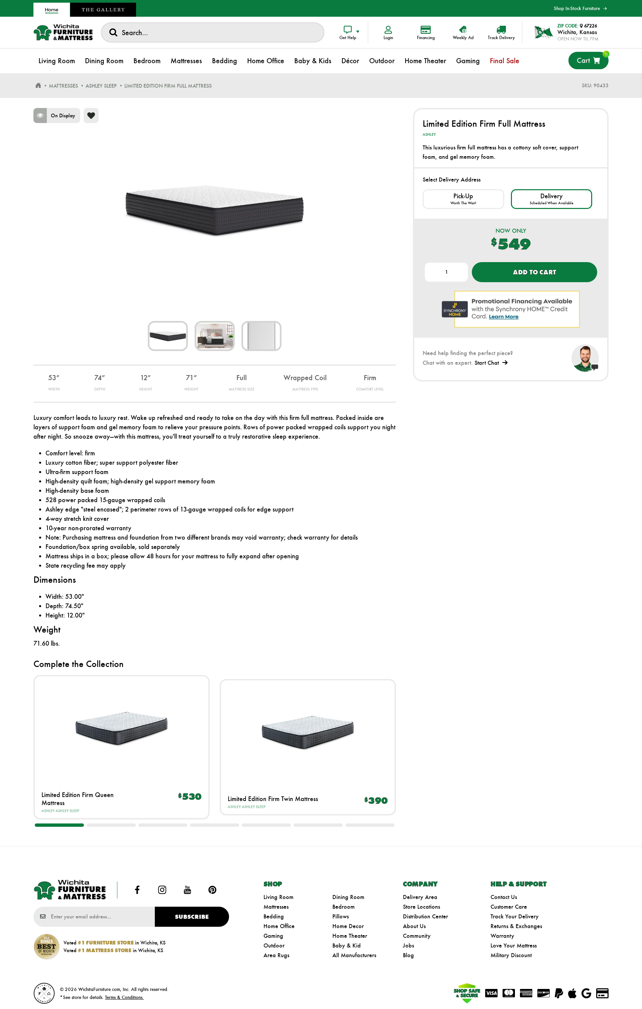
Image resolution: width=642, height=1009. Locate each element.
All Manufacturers (354, 955)
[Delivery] (551, 199)
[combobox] (212, 32)
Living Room (278, 897)
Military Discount (511, 955)
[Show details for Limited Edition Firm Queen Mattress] (121, 728)
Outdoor (274, 945)
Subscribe (192, 916)
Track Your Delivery (515, 916)
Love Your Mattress (514, 945)
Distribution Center (425, 916)
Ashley (48, 810)
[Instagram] (162, 890)
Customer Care (509, 906)
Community (417, 935)
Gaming (273, 935)
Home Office (279, 926)
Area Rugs (276, 955)
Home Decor (348, 926)
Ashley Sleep (67, 810)
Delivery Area (420, 897)
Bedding (273, 916)
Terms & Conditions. (124, 997)
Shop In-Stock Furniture (577, 8)
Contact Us (504, 897)
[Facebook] (137, 890)
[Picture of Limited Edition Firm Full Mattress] (168, 336)
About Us (414, 926)
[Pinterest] (212, 890)
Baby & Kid (346, 945)
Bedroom (343, 906)
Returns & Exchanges (516, 926)
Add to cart (534, 272)
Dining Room (348, 897)
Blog (408, 955)
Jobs (408, 945)
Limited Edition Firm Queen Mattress (77, 799)
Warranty (502, 935)
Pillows (340, 916)
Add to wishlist (91, 115)
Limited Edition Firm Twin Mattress (273, 799)
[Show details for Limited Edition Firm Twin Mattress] (308, 732)
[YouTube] (187, 890)
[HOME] (38, 86)
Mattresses (276, 906)
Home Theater (349, 935)
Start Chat (486, 362)
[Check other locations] (463, 199)
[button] (59, 825)
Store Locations (421, 906)
